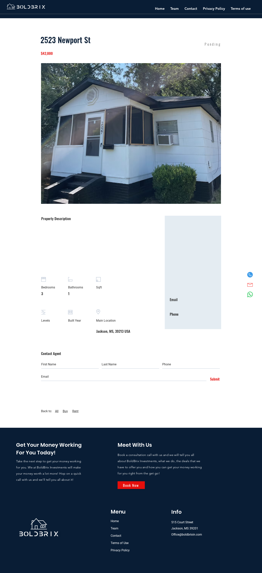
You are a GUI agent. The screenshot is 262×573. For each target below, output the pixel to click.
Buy (65, 411)
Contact (116, 535)
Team (114, 528)
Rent (75, 411)
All (56, 411)
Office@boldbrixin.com (186, 534)
